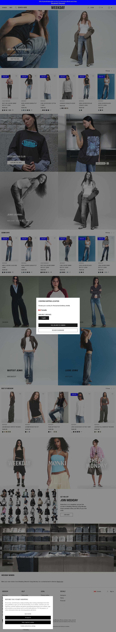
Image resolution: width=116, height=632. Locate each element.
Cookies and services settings (28, 626)
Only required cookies (28, 622)
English (44, 318)
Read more (28, 614)
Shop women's (54, 3)
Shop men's (62, 3)
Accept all (28, 617)
